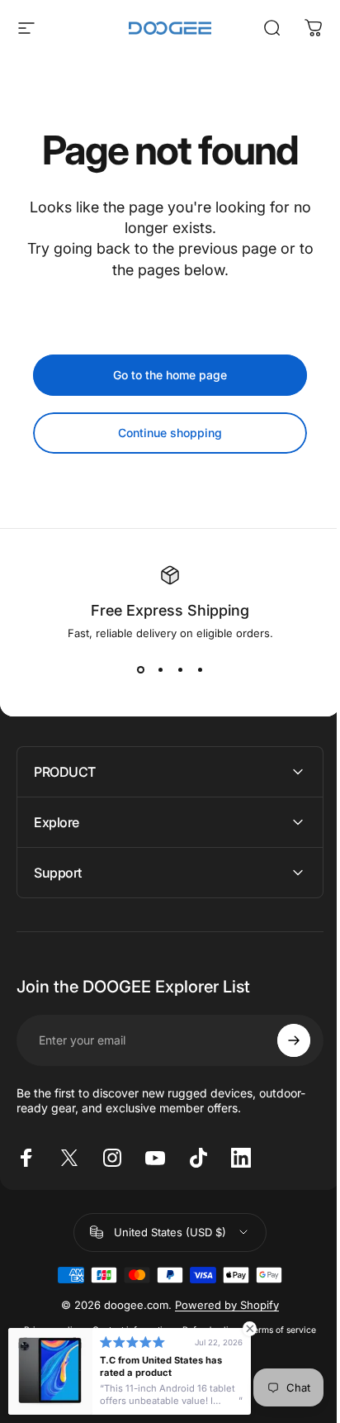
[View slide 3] (180, 669)
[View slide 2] (160, 669)
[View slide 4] (200, 669)
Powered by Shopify (221, 1304)
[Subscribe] (281, 1040)
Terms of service (276, 1330)
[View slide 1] (140, 669)
